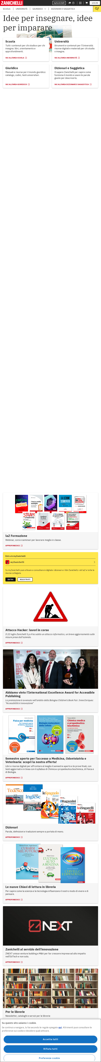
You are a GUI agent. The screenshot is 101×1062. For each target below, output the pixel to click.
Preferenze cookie (49, 1058)
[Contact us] (73, 3)
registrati (25, 579)
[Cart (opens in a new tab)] (86, 3)
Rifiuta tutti (50, 1048)
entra (10, 579)
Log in (95, 3)
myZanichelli (59, 3)
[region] (50, 1040)
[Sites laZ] (80, 3)
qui (60, 1027)
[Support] (69, 3)
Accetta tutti (50, 1039)
